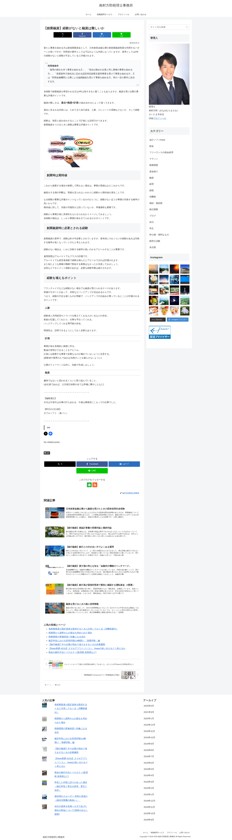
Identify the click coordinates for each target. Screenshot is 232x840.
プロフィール (159, 118)
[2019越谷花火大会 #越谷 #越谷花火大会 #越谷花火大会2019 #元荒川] (174, 300)
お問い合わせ (184, 832)
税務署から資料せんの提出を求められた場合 (70, 633)
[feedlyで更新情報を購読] (89, 484)
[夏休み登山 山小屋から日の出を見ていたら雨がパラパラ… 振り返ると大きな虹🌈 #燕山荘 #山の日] (153, 269)
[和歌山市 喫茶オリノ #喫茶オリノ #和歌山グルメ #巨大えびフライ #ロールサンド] (153, 290)
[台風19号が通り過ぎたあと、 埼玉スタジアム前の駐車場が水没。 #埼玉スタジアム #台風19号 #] (185, 269)
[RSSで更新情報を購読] (94, 484)
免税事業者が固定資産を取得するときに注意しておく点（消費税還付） (83, 629)
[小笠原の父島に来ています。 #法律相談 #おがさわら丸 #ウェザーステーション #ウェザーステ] (185, 279)
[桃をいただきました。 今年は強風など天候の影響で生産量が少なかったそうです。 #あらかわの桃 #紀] (153, 311)
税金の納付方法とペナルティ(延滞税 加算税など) (72, 652)
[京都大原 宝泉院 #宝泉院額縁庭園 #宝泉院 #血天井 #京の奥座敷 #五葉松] (174, 290)
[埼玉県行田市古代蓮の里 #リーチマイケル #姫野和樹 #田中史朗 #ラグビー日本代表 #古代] (185, 300)
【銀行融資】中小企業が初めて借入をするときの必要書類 (77, 644)
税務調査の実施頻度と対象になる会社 (67, 637)
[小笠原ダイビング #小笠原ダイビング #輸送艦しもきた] (174, 279)
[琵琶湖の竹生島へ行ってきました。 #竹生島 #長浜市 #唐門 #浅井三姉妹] (164, 300)
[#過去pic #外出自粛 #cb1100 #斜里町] (164, 269)
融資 (47, 453)
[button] (187, 27)
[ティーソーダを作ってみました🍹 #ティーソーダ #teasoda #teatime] (174, 311)
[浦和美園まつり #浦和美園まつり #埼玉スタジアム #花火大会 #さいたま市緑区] (174, 269)
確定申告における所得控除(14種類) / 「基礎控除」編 (74, 640)
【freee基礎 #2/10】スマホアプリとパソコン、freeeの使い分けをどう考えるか (87, 648)
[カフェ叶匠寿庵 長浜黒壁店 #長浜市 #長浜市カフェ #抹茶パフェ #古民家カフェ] (153, 300)
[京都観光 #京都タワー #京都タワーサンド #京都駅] (185, 290)
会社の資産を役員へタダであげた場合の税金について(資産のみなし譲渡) (71, 810)
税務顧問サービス (157, 832)
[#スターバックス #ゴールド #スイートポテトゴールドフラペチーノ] (153, 279)
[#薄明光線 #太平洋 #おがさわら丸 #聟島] (164, 279)
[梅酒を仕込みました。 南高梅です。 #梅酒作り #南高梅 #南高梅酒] (164, 311)
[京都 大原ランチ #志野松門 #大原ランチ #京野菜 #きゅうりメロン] (164, 290)
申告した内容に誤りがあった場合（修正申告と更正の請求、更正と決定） (70, 786)
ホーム (145, 832)
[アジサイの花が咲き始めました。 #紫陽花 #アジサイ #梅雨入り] (185, 311)
